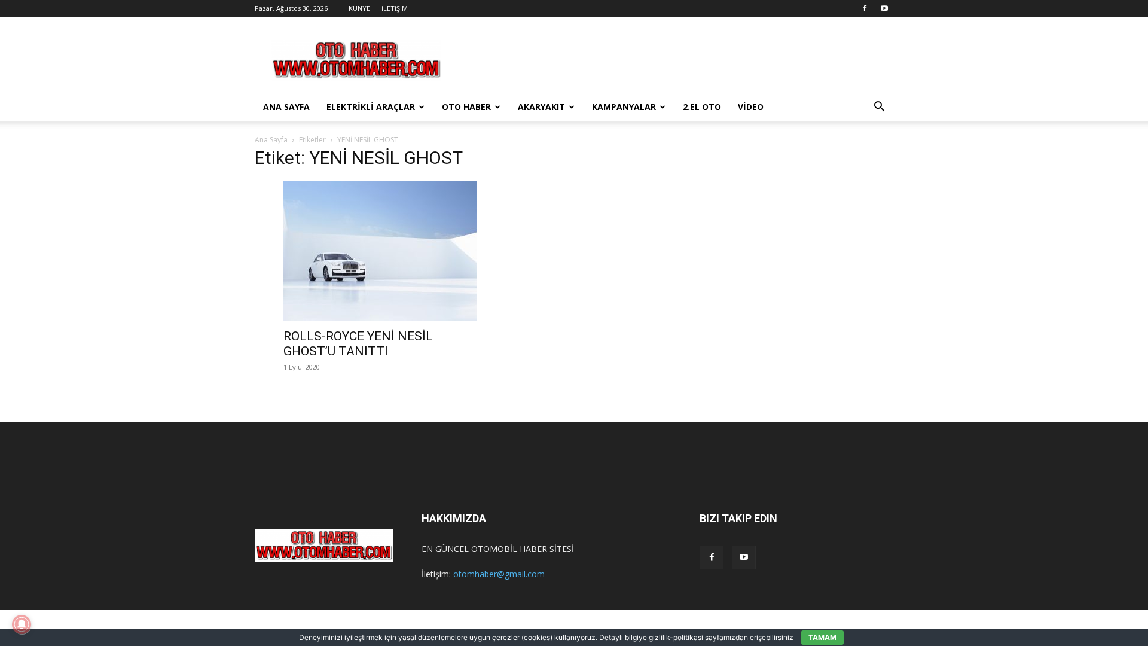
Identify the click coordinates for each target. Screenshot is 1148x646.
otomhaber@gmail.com (499, 574)
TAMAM (822, 637)
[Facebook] (865, 8)
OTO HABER (466, 106)
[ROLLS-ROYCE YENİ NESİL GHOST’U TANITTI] (380, 251)
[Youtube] (884, 8)
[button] (879, 108)
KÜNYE (359, 8)
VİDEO (751, 106)
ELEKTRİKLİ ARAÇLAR (370, 106)
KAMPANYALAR (624, 106)
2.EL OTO (702, 106)
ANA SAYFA (286, 106)
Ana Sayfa (271, 140)
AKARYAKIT (541, 106)
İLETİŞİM (394, 8)
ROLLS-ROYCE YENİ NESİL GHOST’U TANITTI (358, 343)
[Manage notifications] (21, 624)
